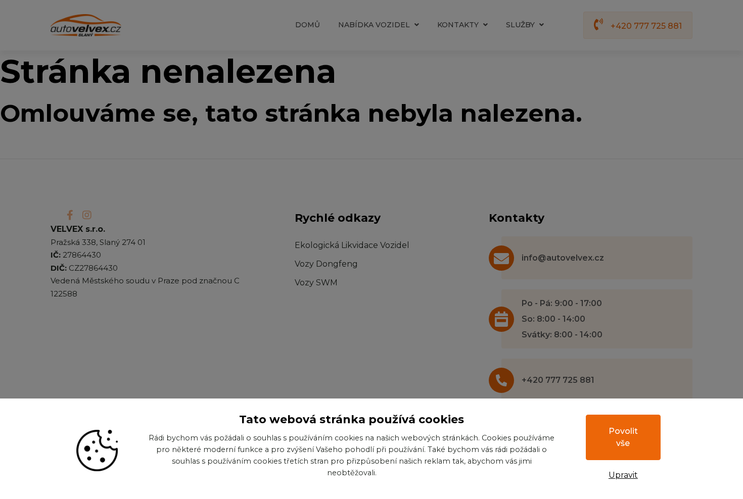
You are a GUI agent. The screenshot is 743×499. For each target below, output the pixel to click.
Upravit (623, 475)
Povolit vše (623, 437)
